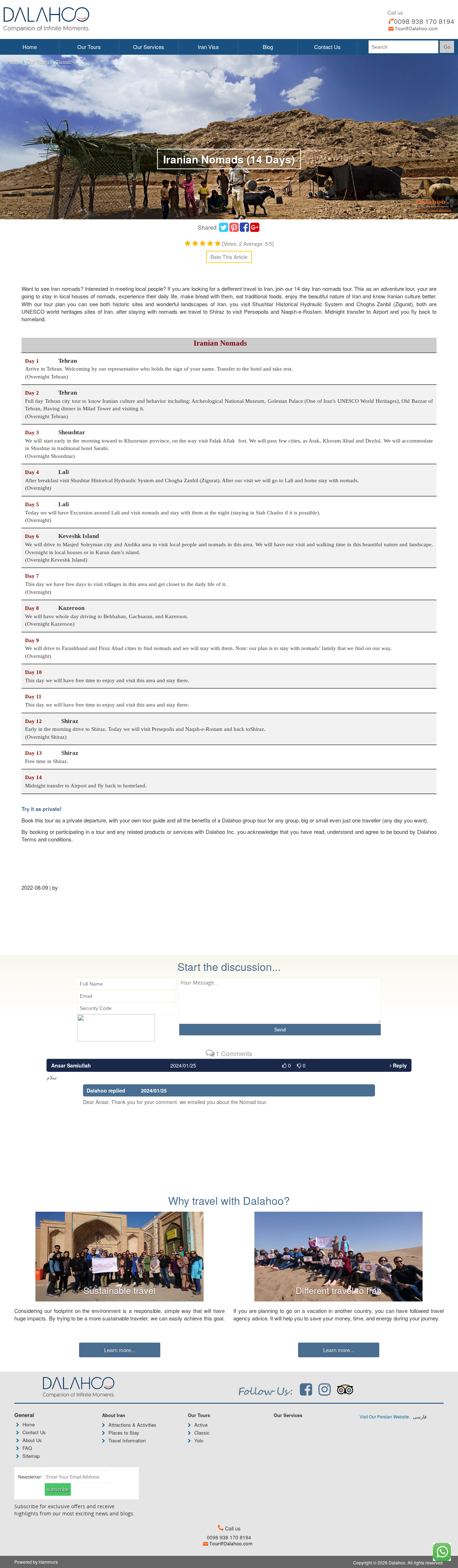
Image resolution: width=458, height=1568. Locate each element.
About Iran (113, 1415)
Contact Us (327, 46)
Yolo (198, 1440)
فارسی (419, 1417)
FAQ (27, 1448)
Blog (268, 46)
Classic (63, 61)
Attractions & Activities (132, 1424)
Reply (399, 1065)
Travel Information (127, 1440)
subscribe (58, 1489)
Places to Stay (123, 1432)
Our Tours (89, 46)
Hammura (48, 1562)
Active (201, 1424)
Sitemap (31, 1455)
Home (30, 46)
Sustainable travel (119, 1290)
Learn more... (119, 1350)
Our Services (148, 46)
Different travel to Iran (339, 1290)
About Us (32, 1440)
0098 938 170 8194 (424, 21)
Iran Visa (208, 46)
